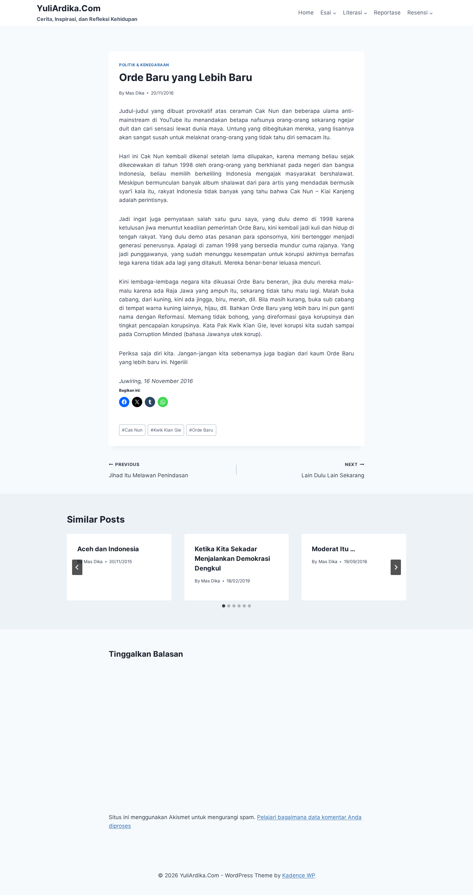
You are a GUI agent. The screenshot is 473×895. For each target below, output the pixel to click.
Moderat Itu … (333, 549)
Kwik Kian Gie (166, 430)
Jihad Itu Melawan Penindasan (148, 470)
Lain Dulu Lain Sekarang (332, 470)
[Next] (396, 567)
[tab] (223, 605)
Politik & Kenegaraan (144, 64)
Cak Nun (132, 430)
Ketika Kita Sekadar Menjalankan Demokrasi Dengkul (232, 558)
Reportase (387, 12)
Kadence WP (298, 875)
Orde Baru (201, 430)
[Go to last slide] (77, 567)
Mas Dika (134, 93)
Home (306, 12)
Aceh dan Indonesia (108, 549)
